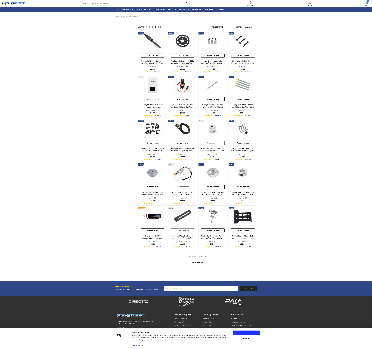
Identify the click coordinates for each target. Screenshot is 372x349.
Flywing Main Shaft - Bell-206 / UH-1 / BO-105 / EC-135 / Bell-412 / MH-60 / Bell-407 (212, 106)
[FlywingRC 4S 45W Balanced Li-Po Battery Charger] (152, 85)
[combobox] (132, 3)
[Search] (134, 3)
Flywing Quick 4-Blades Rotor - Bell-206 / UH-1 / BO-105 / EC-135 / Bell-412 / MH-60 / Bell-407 (212, 237)
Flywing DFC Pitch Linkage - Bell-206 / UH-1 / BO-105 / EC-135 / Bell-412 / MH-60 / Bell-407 (242, 149)
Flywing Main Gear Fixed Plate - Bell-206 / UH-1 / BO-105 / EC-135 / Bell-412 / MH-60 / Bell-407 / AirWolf (213, 193)
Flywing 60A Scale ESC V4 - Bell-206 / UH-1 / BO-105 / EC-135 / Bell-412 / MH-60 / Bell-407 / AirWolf (182, 193)
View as (141, 27)
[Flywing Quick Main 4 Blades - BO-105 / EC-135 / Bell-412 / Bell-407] (243, 85)
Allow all (246, 333)
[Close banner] (263, 331)
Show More (197, 262)
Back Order (153, 230)
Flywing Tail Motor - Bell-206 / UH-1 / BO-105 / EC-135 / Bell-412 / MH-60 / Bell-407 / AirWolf (182, 149)
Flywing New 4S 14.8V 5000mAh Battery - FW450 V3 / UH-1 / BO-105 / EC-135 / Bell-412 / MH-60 (152, 237)
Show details (136, 345)
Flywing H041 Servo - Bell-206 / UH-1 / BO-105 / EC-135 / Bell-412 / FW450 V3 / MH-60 (182, 106)
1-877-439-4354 (127, 327)
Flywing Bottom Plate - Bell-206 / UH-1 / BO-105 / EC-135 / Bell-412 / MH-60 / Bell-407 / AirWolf (242, 237)
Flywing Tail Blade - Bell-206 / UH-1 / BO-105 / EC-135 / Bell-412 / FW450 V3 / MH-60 (152, 62)
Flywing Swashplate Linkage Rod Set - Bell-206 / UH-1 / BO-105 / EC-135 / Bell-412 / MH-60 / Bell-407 (243, 62)
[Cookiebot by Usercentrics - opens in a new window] (118, 345)
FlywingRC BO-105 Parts (129, 16)
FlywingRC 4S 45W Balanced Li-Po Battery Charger (152, 106)
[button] (146, 27)
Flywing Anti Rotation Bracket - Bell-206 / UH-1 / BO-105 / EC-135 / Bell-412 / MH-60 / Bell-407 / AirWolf (182, 237)
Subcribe (248, 288)
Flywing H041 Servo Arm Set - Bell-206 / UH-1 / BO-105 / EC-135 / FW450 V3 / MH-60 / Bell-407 (212, 62)
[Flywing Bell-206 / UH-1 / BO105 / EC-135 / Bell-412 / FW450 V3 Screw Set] (152, 129)
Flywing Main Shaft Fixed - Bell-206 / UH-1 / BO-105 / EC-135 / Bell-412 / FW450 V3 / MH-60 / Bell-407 (243, 193)
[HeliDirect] (138, 302)
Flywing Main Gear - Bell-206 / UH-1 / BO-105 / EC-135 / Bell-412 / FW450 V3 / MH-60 (182, 62)
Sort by (239, 27)
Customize (245, 338)
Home (117, 16)
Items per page (217, 27)
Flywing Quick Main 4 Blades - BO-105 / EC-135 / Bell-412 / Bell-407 (243, 106)
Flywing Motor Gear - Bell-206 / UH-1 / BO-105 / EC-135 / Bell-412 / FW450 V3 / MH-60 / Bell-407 (213, 149)
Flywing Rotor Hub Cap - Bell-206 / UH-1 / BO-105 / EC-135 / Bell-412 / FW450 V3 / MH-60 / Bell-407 (152, 193)
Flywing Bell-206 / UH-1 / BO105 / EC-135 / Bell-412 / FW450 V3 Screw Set (152, 149)
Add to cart (154, 56)
